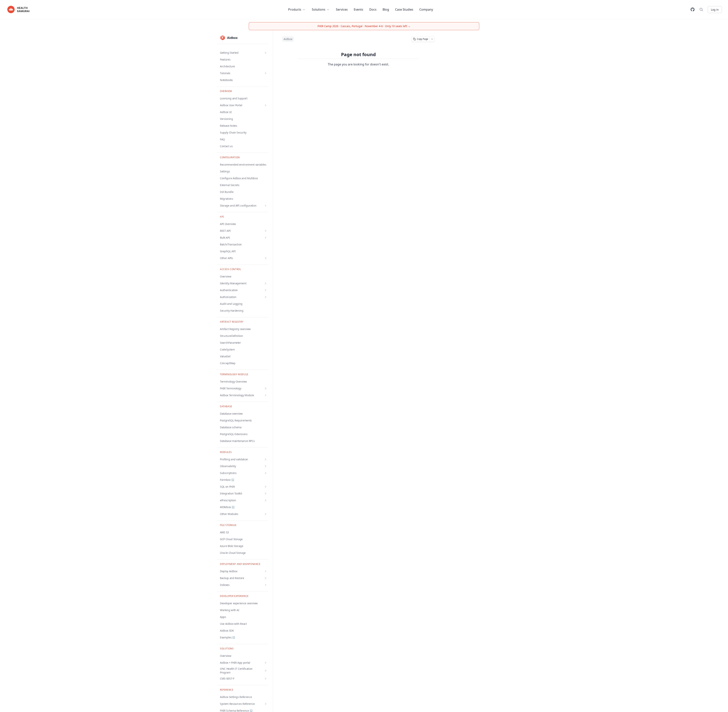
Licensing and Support (233, 98)
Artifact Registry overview (235, 329)
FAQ (222, 139)
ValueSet (225, 356)
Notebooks (226, 80)
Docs (373, 9)
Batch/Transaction (231, 244)
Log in (715, 9)
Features (225, 59)
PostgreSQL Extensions (234, 434)
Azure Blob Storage (231, 546)
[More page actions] (432, 39)
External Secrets (229, 185)
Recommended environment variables (243, 164)
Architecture (227, 66)
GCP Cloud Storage (231, 539)
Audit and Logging (231, 304)
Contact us (226, 146)
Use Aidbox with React (233, 624)
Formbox (227, 480)
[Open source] (692, 9)
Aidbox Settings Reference (236, 697)
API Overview (228, 224)
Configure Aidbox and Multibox (239, 178)
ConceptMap (227, 363)
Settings (225, 171)
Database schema (231, 427)
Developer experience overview (239, 603)
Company (426, 9)
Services (342, 9)
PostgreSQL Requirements (236, 420)
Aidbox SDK (227, 630)
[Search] (701, 9)
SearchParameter (230, 342)
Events (358, 9)
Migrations (226, 198)
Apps (223, 617)
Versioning (226, 119)
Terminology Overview (233, 381)
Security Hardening (231, 310)
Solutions (318, 9)
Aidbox (288, 39)
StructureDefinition (231, 336)
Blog (386, 9)
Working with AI (229, 610)
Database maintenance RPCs (237, 441)
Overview (225, 276)
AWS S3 (224, 532)
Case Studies (404, 9)
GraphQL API (227, 251)
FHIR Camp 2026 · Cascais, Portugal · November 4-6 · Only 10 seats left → (364, 26)
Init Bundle (226, 192)
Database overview (231, 413)
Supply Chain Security (233, 132)
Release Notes (228, 125)
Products (294, 9)
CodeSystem (227, 349)
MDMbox (227, 507)
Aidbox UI (226, 112)
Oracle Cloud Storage (233, 553)
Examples (227, 637)
